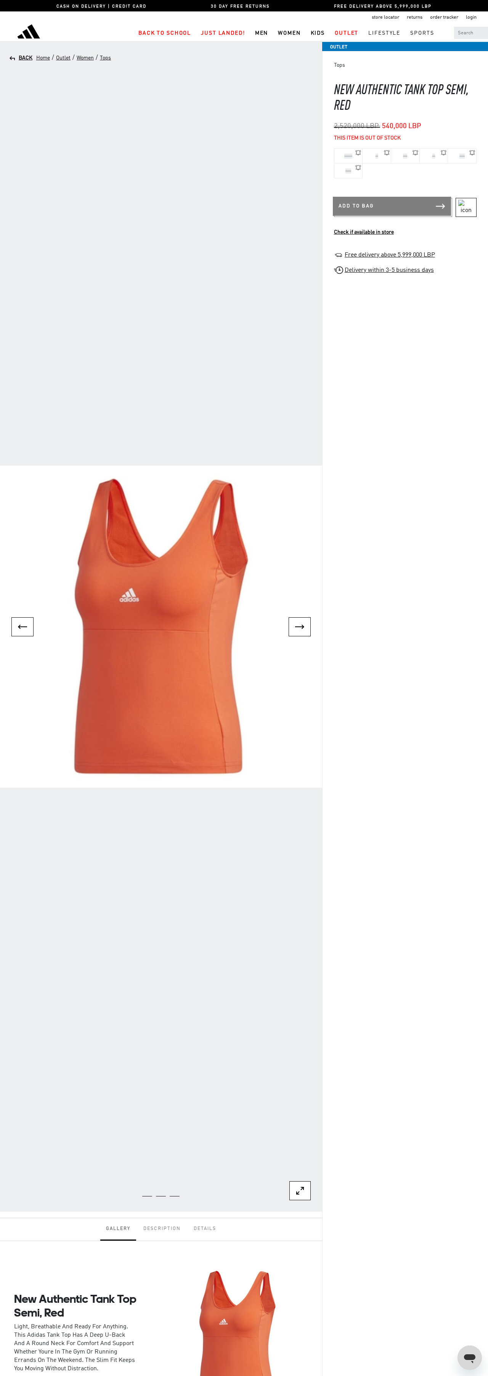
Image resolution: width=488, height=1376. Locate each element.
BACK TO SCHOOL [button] (164, 33)
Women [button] (289, 33)
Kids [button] (318, 33)
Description (162, 1229)
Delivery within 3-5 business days (389, 270)
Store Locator (385, 17)
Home (43, 58)
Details (205, 1229)
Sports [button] (422, 33)
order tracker (444, 17)
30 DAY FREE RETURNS (240, 7)
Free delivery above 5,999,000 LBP (390, 255)
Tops (105, 58)
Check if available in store (364, 232)
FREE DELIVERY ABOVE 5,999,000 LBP (383, 7)
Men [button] (261, 33)
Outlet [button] (346, 33)
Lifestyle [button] (384, 33)
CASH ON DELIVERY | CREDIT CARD (101, 7)
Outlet (63, 58)
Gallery (118, 1229)
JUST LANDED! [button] (223, 33)
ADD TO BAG (356, 206)
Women (85, 58)
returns (414, 17)
